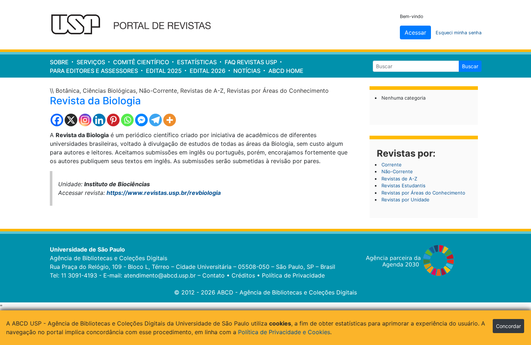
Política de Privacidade (293, 275)
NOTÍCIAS (246, 70)
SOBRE (59, 62)
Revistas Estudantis (403, 185)
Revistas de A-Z (202, 90)
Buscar (470, 66)
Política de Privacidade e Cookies (284, 332)
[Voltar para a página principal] (135, 25)
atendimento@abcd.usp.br (160, 275)
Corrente (391, 164)
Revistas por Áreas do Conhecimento (278, 90)
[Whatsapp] (127, 120)
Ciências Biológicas (109, 90)
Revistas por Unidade (405, 199)
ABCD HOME (285, 70)
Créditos (243, 275)
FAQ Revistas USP (251, 62)
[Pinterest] (113, 120)
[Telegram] (155, 120)
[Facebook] (57, 120)
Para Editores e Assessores (94, 70)
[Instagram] (85, 120)
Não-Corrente (158, 90)
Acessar (415, 32)
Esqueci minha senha (459, 32)
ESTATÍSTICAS (197, 62)
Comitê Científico (141, 62)
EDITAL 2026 (207, 70)
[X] (71, 120)
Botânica (67, 90)
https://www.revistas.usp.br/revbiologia (164, 192)
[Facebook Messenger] (141, 120)
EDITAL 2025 (164, 70)
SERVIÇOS (91, 62)
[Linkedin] (99, 120)
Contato (213, 275)
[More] (169, 120)
